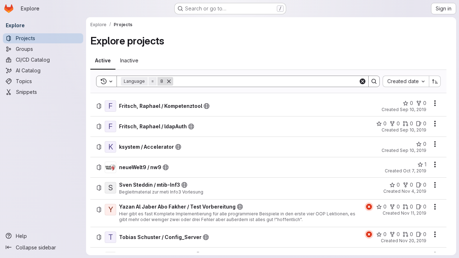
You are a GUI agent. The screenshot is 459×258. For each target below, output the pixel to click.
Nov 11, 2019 (413, 213)
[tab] (102, 61)
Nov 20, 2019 (412, 240)
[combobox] (406, 81)
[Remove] (169, 81)
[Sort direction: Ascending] (435, 81)
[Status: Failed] (369, 206)
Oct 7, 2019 (414, 170)
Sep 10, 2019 (413, 109)
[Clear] (362, 81)
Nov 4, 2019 (414, 191)
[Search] (374, 81)
